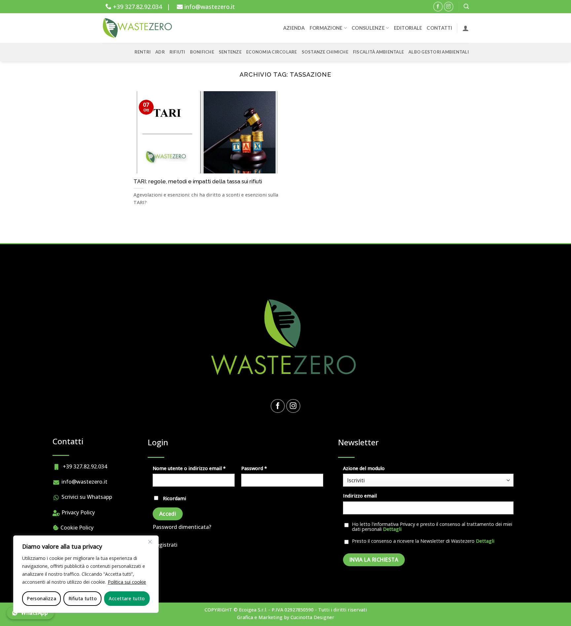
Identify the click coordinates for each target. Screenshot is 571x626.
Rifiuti (177, 52)
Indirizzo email (360, 496)
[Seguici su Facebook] (438, 6)
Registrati (165, 544)
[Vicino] (150, 541)
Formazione (326, 28)
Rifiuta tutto (82, 598)
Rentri (142, 52)
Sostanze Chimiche (325, 52)
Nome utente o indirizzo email (194, 468)
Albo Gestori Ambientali (438, 52)
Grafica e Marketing (260, 617)
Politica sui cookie (127, 582)
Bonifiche (202, 52)
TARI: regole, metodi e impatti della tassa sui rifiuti (197, 181)
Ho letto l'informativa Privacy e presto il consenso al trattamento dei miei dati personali (432, 527)
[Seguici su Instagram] (448, 6)
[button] (466, 6)
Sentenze (230, 52)
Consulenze (368, 28)
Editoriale (408, 28)
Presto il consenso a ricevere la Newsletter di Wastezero (423, 541)
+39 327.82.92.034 (136, 7)
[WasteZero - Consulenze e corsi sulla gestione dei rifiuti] (138, 28)
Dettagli (392, 529)
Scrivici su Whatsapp (86, 496)
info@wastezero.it (209, 7)
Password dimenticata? (182, 527)
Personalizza (41, 598)
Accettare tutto (127, 598)
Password (264, 468)
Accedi (167, 513)
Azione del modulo (364, 468)
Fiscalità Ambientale (378, 52)
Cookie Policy (76, 527)
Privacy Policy (77, 512)
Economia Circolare (271, 52)
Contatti (439, 28)
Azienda (294, 28)
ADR (160, 52)
